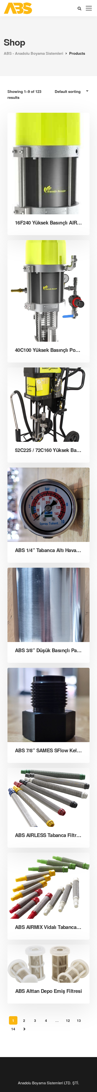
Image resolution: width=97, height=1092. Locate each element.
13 (79, 1020)
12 (68, 1020)
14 (13, 1028)
